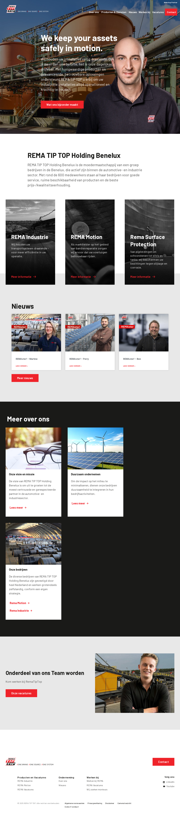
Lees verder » (22, 366)
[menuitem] (74, 804)
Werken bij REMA (95, 781)
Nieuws (62, 785)
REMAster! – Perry (79, 359)
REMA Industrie (24, 781)
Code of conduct (72, 807)
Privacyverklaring (95, 803)
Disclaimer (109, 803)
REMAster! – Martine (27, 359)
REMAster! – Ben (132, 359)
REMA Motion (24, 785)
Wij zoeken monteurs (97, 789)
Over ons (63, 781)
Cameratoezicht (124, 803)
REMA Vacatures (25, 789)
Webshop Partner (170, 2)
